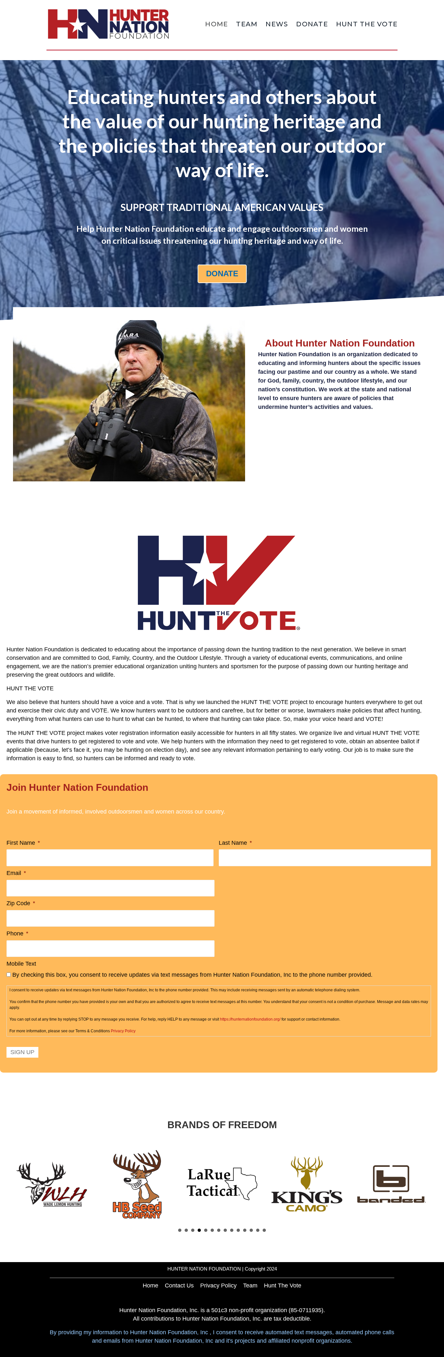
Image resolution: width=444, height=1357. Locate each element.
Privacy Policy (123, 1031)
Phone (17, 933)
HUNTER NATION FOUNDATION (204, 1269)
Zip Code (21, 903)
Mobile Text (21, 963)
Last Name (235, 843)
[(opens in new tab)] (219, 582)
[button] (129, 394)
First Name (23, 843)
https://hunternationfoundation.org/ (250, 1019)
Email (16, 873)
